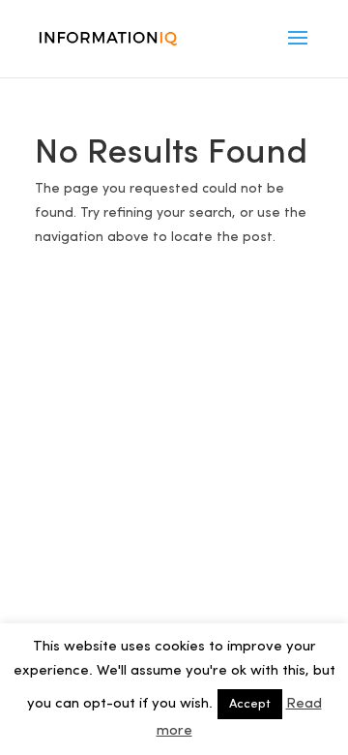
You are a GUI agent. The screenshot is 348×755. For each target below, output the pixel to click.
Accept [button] (250, 704)
